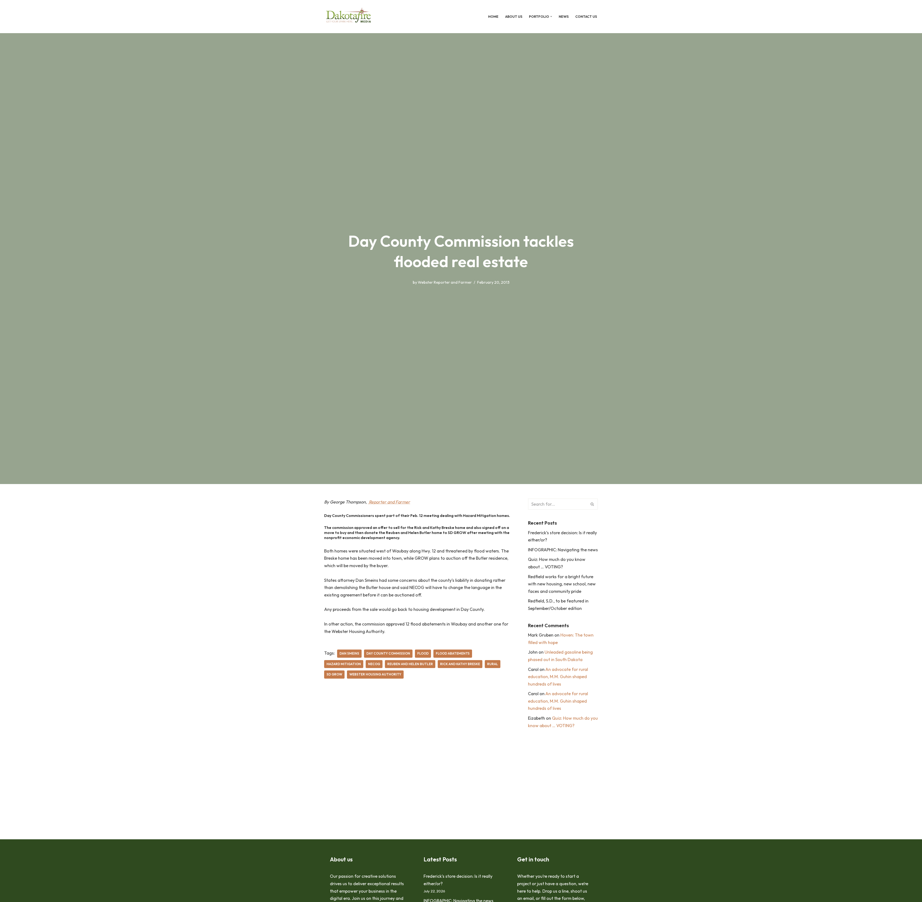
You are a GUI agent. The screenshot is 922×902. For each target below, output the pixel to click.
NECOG (374, 664)
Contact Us (586, 16)
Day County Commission (388, 653)
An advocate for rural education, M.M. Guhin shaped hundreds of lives (558, 677)
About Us (513, 16)
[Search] (592, 504)
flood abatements (453, 653)
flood (423, 653)
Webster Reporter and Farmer (445, 282)
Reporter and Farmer (389, 502)
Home (493, 16)
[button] (551, 16)
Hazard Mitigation (344, 664)
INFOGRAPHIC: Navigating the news (563, 549)
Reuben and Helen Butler (410, 664)
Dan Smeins (349, 653)
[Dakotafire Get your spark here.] (348, 16)
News (564, 16)
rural (492, 664)
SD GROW (334, 674)
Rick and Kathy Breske (460, 664)
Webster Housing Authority (375, 674)
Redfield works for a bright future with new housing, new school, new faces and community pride (562, 584)
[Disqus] (419, 755)
